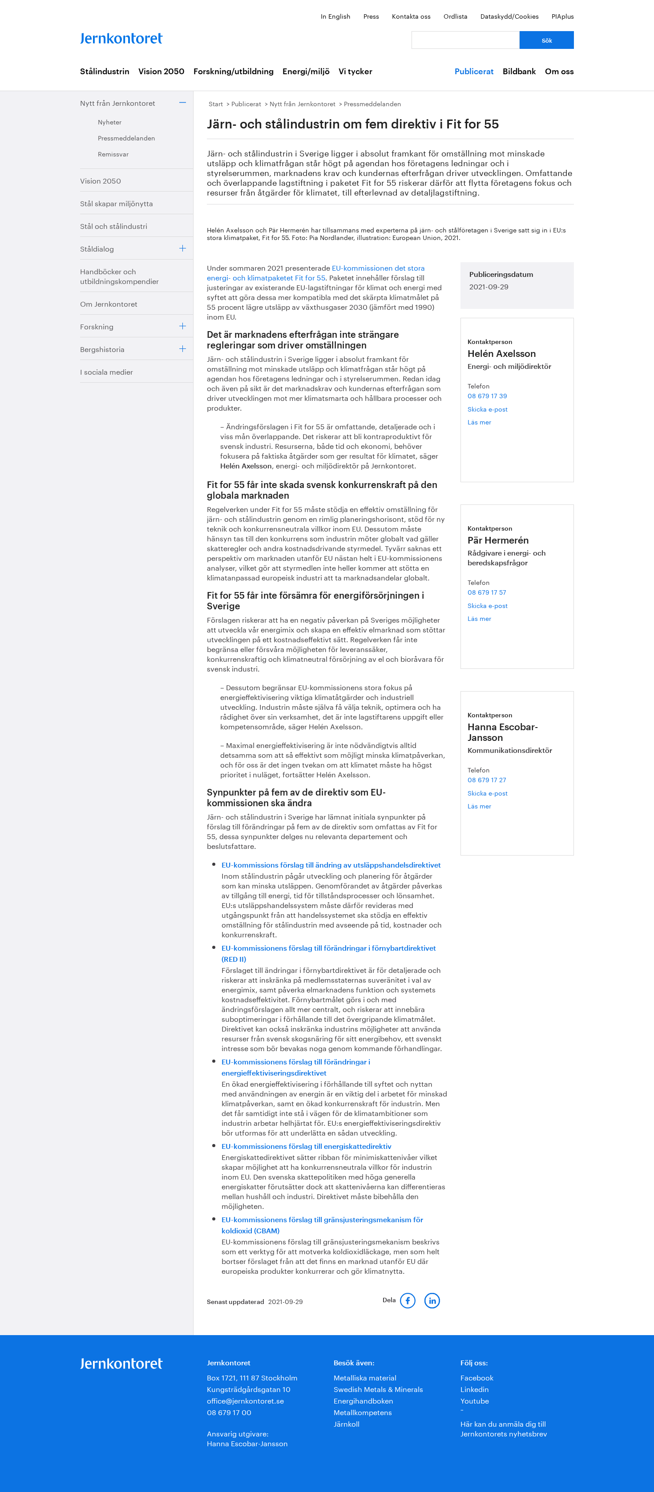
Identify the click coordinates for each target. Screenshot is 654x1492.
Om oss (559, 72)
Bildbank (519, 72)
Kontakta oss (411, 15)
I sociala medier (106, 370)
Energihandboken (363, 1399)
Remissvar (113, 153)
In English (336, 15)
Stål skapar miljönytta (116, 202)
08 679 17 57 (487, 591)
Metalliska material (365, 1376)
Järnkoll (346, 1422)
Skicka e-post (488, 408)
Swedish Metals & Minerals (378, 1388)
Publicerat (474, 72)
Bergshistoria (102, 348)
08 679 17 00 (229, 1411)
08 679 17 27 (487, 779)
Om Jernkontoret (108, 302)
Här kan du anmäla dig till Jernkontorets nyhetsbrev (503, 1427)
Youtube (474, 1399)
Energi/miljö (306, 72)
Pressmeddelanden (126, 137)
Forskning (96, 325)
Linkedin (474, 1388)
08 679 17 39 (487, 395)
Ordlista (456, 15)
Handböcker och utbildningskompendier (119, 275)
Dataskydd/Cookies (509, 15)
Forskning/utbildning (234, 72)
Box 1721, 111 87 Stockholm (252, 1376)
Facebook (476, 1376)
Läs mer (493, 421)
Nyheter (109, 121)
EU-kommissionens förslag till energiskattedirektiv (307, 1146)
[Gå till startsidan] (121, 36)
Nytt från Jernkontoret (117, 102)
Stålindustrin (104, 72)
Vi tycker (355, 72)
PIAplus (563, 15)
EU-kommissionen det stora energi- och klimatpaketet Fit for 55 (316, 271)
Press (371, 15)
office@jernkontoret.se (245, 1399)
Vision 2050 (161, 72)
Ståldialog (97, 247)
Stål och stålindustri (113, 225)
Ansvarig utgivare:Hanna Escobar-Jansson (247, 1437)
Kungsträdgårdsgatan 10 (249, 1388)
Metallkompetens (363, 1411)
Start (216, 103)
